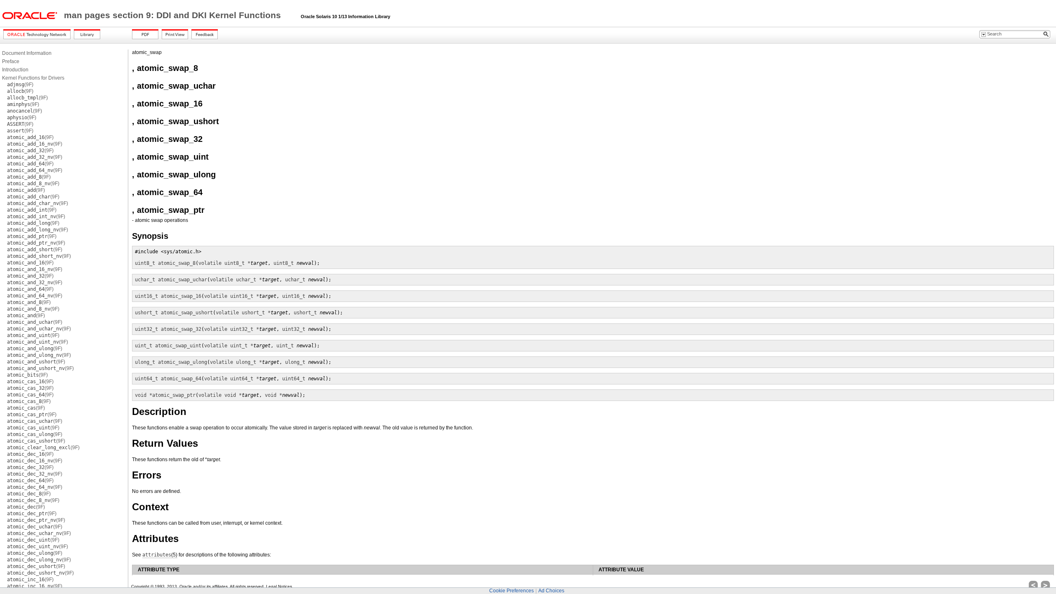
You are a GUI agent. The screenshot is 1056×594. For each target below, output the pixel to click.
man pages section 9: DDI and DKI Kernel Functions (173, 15)
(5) (159, 555)
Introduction (15, 70)
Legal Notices (279, 586)
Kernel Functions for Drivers (33, 78)
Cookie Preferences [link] (511, 591)
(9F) (20, 84)
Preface (10, 61)
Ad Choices (551, 591)
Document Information (27, 53)
